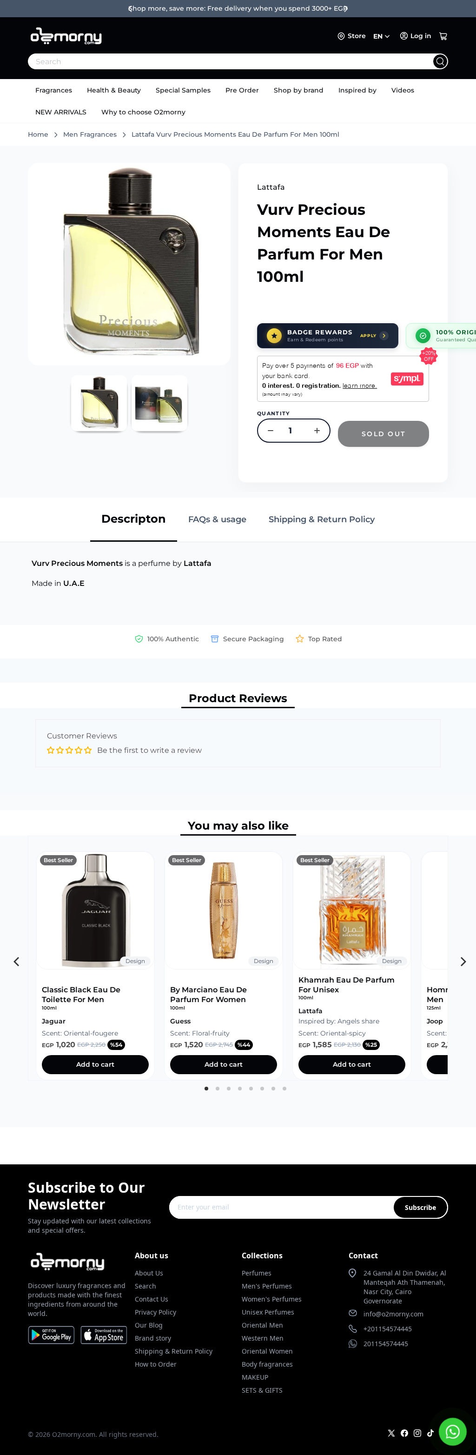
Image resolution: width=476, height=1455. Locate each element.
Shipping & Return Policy (173, 1351)
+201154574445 (388, 1328)
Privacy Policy (155, 1312)
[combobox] (217, 61)
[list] (238, 958)
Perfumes (256, 1273)
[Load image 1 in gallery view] (99, 403)
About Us (149, 1273)
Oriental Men (262, 1325)
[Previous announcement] (130, 8)
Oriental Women (267, 1351)
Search (145, 1286)
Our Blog (149, 1325)
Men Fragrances (90, 134)
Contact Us (151, 1299)
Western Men (263, 1338)
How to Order (156, 1364)
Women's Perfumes (272, 1299)
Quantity (273, 413)
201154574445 (386, 1343)
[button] (443, 36)
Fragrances (53, 90)
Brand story (153, 1338)
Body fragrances (267, 1364)
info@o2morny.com (393, 1313)
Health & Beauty (114, 90)
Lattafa (271, 187)
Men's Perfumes (267, 1286)
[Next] (460, 958)
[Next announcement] (345, 8)
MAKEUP (255, 1377)
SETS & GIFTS (262, 1390)
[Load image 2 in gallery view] (159, 403)
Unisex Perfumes (268, 1312)
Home (38, 134)
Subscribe (420, 1207)
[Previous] (15, 958)
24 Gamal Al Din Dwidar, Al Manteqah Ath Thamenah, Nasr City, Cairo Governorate (405, 1287)
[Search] (440, 61)
